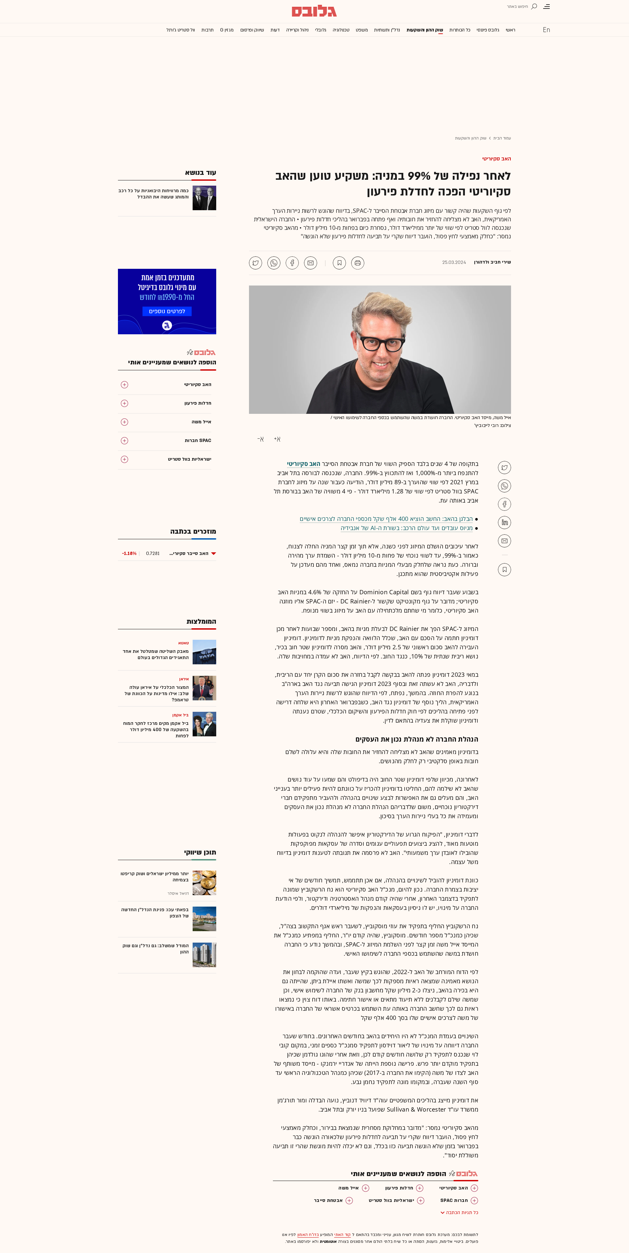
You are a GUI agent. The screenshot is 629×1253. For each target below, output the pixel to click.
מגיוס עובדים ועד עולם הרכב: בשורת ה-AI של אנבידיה (407, 528)
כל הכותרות (459, 30)
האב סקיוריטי (496, 158)
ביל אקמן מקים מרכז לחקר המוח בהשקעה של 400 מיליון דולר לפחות (156, 729)
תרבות (207, 30)
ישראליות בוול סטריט (391, 1200)
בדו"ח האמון (308, 1234)
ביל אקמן (180, 715)
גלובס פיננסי (488, 30)
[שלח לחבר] (504, 540)
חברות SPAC (454, 1200)
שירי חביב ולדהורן (492, 262)
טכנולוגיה (341, 30)
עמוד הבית (502, 138)
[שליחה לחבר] (310, 262)
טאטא (183, 643)
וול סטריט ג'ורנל (180, 30)
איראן (184, 679)
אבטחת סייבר (328, 1200)
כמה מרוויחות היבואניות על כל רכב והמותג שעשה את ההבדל (153, 194)
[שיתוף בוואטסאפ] (273, 262)
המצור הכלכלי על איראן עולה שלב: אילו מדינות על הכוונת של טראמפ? (156, 693)
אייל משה (348, 1188)
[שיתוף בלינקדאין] (504, 522)
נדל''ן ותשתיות (387, 30)
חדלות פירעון (399, 1188)
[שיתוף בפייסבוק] (292, 262)
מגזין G (227, 30)
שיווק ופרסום (252, 30)
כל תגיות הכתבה (462, 1212)
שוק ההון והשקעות (425, 30)
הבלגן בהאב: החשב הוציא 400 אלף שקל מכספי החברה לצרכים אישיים (386, 519)
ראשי (510, 30)
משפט (362, 30)
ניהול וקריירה (297, 30)
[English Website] (546, 29)
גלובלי (320, 30)
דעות (275, 30)
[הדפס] (357, 262)
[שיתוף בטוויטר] (255, 262)
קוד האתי (342, 1234)
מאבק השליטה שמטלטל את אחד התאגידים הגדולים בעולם (156, 654)
